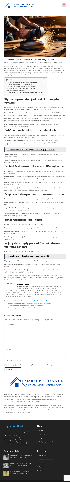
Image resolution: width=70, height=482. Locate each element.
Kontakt (42, 434)
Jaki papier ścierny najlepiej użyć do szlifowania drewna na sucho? (29, 303)
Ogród (41, 467)
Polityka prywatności (46, 442)
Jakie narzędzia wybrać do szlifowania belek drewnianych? (26, 301)
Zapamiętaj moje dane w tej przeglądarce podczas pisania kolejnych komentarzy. (35, 365)
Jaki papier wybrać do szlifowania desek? (20, 308)
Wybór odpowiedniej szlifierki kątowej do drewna (23, 82)
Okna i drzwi (43, 455)
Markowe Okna (22, 62)
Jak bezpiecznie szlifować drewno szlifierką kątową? (24, 306)
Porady (41, 471)
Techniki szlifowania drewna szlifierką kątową (22, 86)
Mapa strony (43, 438)
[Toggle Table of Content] (43, 80)
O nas (41, 430)
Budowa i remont (46, 62)
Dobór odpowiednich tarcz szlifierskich (20, 84)
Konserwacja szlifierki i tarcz (16, 90)
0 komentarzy (59, 62)
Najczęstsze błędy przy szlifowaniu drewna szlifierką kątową (26, 92)
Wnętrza (42, 463)
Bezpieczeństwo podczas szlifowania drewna (22, 88)
